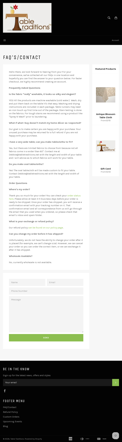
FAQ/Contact (9, 407)
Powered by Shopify (33, 439)
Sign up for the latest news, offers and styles (27, 375)
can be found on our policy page (45, 227)
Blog (5, 426)
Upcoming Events (12, 421)
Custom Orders (11, 416)
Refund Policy (10, 412)
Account (115, 40)
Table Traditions (17, 439)
